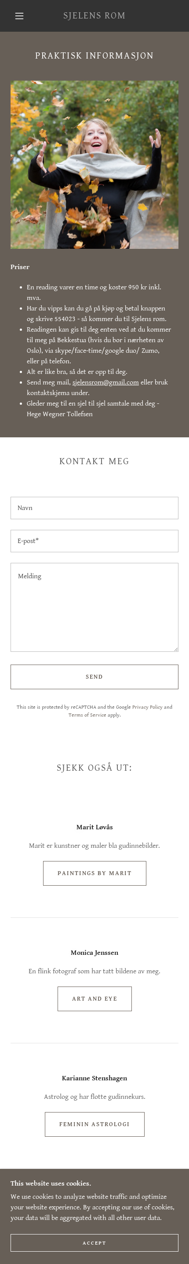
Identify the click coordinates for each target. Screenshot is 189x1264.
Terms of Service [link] (87, 715)
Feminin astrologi (94, 1124)
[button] (19, 16)
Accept (94, 1243)
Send (94, 676)
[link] (95, 16)
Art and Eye (94, 998)
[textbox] (94, 508)
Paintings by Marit (95, 873)
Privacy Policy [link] (147, 707)
